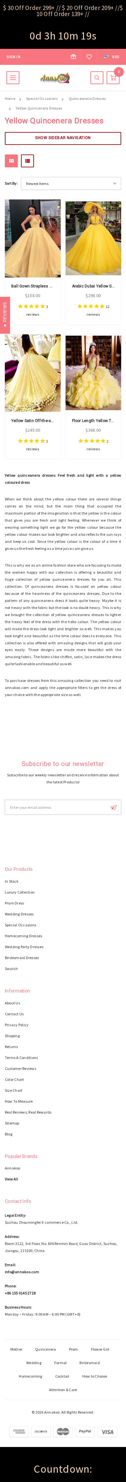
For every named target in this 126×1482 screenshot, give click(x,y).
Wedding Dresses (19, 914)
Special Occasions (42, 98)
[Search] (96, 77)
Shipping (12, 1035)
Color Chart (14, 1079)
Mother (16, 1349)
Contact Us (14, 1013)
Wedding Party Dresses (24, 946)
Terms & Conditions (21, 1057)
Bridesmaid (89, 1362)
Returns (11, 1046)
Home (10, 98)
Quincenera (45, 1349)
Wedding (33, 1362)
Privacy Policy (16, 1024)
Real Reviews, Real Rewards (28, 1112)
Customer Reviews (20, 1068)
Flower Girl (100, 1349)
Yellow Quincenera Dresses (39, 108)
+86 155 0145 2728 (20, 1293)
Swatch (11, 968)
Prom (73, 1349)
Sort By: (11, 183)
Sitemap (12, 1123)
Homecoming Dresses (23, 935)
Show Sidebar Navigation (63, 138)
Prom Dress (14, 903)
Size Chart (13, 1090)
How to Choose (94, 1376)
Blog (8, 1134)
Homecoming (30, 1376)
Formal (60, 1362)
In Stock (11, 881)
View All (11, 1179)
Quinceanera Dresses (87, 98)
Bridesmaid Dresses (22, 957)
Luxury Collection (20, 892)
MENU (12, 77)
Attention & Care (63, 1389)
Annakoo (12, 1168)
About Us (12, 1003)
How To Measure (19, 1101)
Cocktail (62, 1376)
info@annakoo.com (22, 1271)
